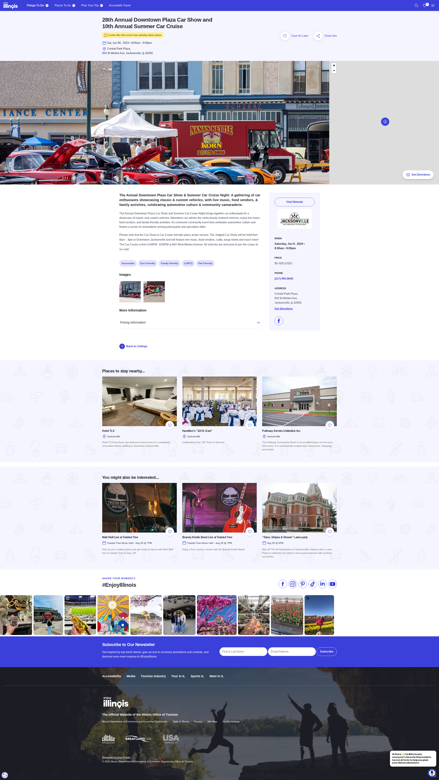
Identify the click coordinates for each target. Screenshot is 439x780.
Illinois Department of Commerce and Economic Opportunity (134, 721)
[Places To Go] (74, 5)
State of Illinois (181, 721)
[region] (416, 5)
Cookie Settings (231, 721)
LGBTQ (188, 263)
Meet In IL (217, 676)
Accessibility (111, 676)
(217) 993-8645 (284, 278)
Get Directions (421, 174)
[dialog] (5, 775)
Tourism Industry (153, 676)
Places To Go (63, 5)
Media (131, 676)
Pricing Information (133, 322)
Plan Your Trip (90, 5)
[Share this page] (318, 36)
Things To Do (35, 5)
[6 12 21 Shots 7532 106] (154, 292)
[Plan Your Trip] (101, 5)
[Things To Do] (47, 5)
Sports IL (197, 676)
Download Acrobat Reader (116, 757)
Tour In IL (178, 676)
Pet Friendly (205, 263)
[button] (385, 122)
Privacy (198, 721)
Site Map (212, 721)
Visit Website (294, 201)
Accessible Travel (120, 5)
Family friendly (169, 263)
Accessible (128, 263)
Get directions (284, 308)
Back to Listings (136, 346)
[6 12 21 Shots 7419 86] (130, 292)
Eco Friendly (147, 263)
